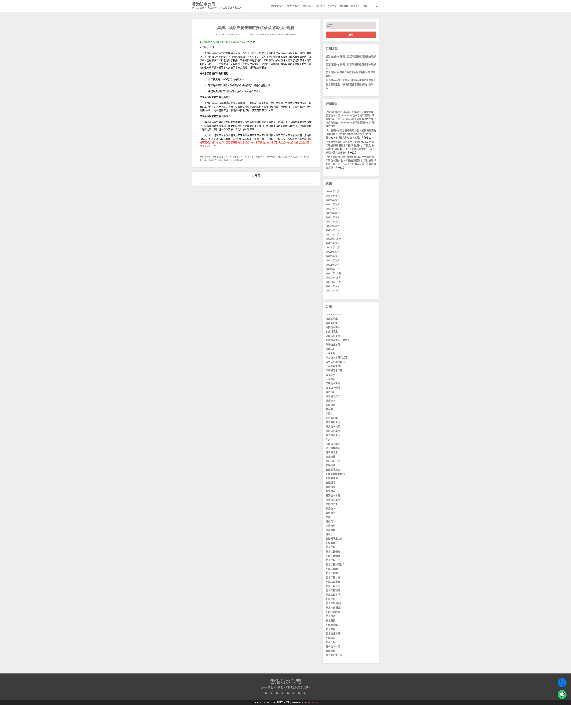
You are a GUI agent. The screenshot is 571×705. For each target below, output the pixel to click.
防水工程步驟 (333, 581)
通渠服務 (330, 530)
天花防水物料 (333, 387)
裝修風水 (262, 35)
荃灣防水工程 (333, 495)
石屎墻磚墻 (332, 478)
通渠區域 (307, 6)
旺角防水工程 (333, 430)
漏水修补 (261, 157)
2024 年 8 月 (333, 195)
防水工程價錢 (333, 556)
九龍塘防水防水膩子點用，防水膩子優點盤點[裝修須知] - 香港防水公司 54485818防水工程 (351, 134)
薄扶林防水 (332, 504)
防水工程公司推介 (335, 564)
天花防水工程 (333, 383)
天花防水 (330, 379)
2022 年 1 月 (333, 269)
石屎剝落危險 (333, 469)
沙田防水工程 (333, 443)
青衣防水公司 (333, 646)
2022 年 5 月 (333, 256)
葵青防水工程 (333, 499)
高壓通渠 (330, 650)
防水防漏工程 (211, 160)
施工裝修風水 (333, 422)
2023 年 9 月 (333, 200)
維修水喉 (330, 487)
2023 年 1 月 (333, 234)
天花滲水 (330, 374)
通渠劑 (329, 521)
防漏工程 (330, 642)
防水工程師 (332, 568)
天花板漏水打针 (220, 157)
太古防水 (330, 392)
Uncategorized (334, 314)
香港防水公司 (277, 6)
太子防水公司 (209, 146)
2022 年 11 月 (333, 238)
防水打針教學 (333, 612)
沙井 (328, 439)
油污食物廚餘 (333, 448)
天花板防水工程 (334, 370)
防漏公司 (330, 637)
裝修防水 (330, 508)
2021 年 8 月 (333, 290)
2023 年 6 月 (333, 213)
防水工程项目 (333, 590)
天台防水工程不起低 (336, 357)
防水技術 (330, 616)
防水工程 (269, 35)
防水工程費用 (333, 586)
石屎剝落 (330, 465)
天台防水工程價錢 (335, 361)
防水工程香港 (333, 594)
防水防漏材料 (226, 160)
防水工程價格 (333, 551)
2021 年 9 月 (333, 286)
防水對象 (332, 6)
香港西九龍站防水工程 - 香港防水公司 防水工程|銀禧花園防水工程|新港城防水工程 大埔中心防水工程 (350, 146)
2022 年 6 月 (333, 251)
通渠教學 (330, 525)
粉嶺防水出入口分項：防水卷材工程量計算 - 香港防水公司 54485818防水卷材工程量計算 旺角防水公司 (350, 115)
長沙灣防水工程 (334, 538)
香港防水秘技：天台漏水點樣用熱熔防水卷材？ (351, 80)
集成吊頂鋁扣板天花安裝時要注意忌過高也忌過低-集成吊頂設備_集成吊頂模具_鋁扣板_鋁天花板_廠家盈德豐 (256, 143)
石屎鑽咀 (330, 482)
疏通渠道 (320, 6)
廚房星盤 (330, 405)
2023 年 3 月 (333, 226)
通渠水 (329, 534)
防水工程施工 (333, 573)
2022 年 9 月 (333, 243)
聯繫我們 (355, 6)
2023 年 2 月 (333, 230)
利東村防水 (332, 331)
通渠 (328, 517)
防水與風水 (284, 35)
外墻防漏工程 (333, 344)
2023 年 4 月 (333, 221)
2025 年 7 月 (333, 191)
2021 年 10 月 (333, 282)
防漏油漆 (239, 160)
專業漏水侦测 (236, 157)
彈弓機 (329, 409)
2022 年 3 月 (333, 264)
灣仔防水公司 (333, 461)
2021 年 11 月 (333, 277)
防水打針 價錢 (333, 603)
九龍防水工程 (333, 327)
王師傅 (221, 35)
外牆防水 (330, 349)
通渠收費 (344, 6)
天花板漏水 (205, 157)
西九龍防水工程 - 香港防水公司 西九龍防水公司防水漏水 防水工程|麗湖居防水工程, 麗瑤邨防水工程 (351, 161)
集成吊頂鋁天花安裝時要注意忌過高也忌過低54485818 (228, 42)
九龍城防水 (332, 323)
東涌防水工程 (333, 435)
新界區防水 (332, 418)
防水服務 (330, 620)
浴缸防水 (250, 157)
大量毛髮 (330, 353)
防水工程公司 (333, 560)
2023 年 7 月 (333, 208)
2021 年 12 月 (333, 273)
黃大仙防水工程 (334, 655)
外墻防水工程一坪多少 (338, 340)
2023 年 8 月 (333, 204)
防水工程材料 (333, 577)
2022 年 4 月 (333, 260)
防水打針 (276, 35)
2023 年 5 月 (333, 217)
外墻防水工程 (333, 336)
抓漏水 (329, 413)
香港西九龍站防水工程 (347, 137)
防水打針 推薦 (333, 607)
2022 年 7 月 (333, 247)
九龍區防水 (332, 318)
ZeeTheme (312, 702)
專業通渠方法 (333, 396)
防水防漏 (292, 35)
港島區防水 (332, 452)
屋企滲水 (330, 400)
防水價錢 (330, 543)
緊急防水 (272, 157)
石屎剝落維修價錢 (335, 474)
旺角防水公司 (333, 426)
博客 (365, 6)
